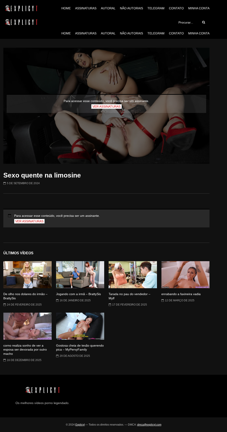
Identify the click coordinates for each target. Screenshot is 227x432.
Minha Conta (198, 8)
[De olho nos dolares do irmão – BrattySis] (27, 274)
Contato (176, 8)
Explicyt (80, 424)
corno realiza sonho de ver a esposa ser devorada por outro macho (25, 350)
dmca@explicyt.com (149, 424)
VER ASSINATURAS (106, 106)
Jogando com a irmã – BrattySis (78, 294)
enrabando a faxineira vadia (181, 294)
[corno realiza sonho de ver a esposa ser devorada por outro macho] (27, 326)
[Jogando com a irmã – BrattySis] (80, 274)
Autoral (108, 8)
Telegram (155, 8)
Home (66, 8)
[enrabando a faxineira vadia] (185, 274)
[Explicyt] (21, 8)
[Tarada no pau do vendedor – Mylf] (133, 274)
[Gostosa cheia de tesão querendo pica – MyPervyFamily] (80, 326)
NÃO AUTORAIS (131, 8)
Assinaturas (85, 8)
